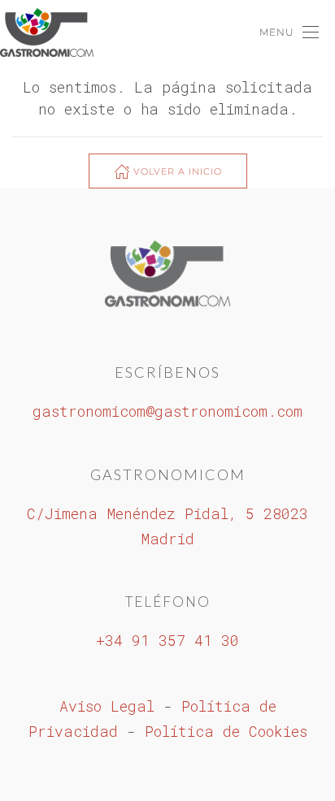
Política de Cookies (226, 731)
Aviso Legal (106, 706)
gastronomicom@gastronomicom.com (167, 411)
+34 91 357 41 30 (167, 640)
